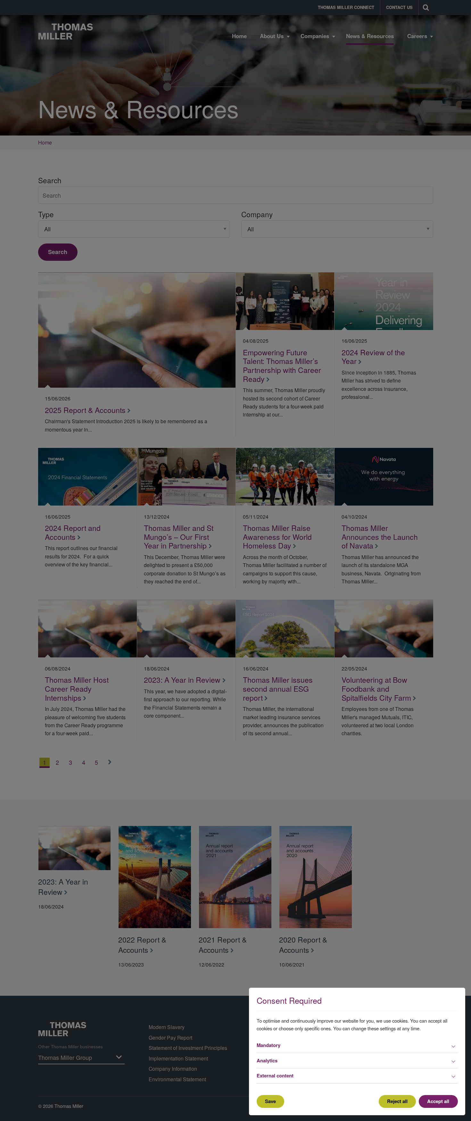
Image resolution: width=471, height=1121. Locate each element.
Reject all (397, 1101)
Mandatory (268, 1045)
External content (275, 1075)
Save (270, 1101)
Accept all (438, 1101)
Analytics (267, 1060)
